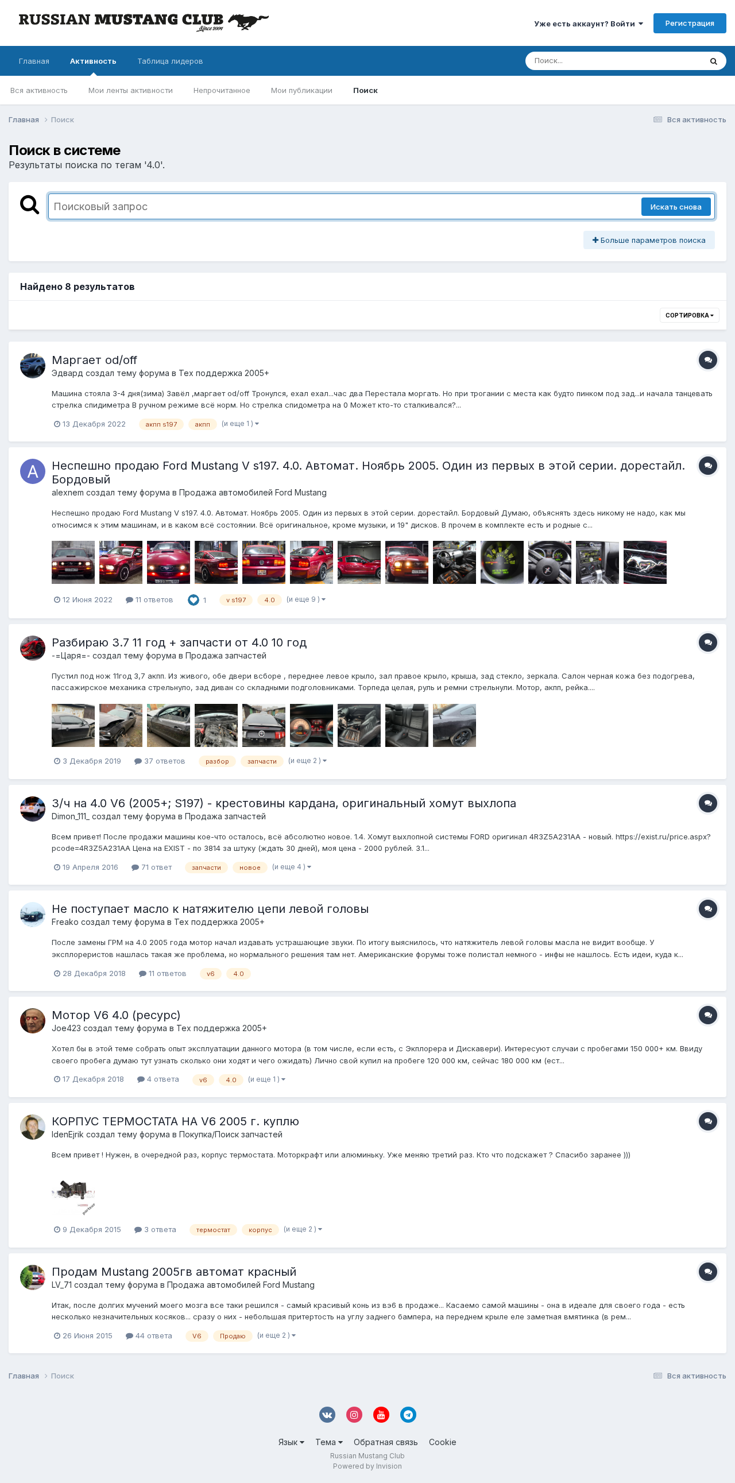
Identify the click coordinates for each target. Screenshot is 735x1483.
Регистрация (690, 23)
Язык (289, 1442)
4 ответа (162, 1078)
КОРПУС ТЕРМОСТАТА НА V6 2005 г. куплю (175, 1121)
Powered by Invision (367, 1466)
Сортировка (688, 315)
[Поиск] (713, 61)
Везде (675, 60)
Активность (93, 60)
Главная (34, 60)
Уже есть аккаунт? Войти (586, 23)
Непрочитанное (222, 90)
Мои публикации (301, 90)
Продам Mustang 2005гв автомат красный (174, 1272)
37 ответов (163, 760)
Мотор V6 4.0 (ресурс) (116, 1015)
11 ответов (153, 599)
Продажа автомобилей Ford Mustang (253, 492)
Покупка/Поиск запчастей (231, 1134)
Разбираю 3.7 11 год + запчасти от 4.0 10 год (179, 642)
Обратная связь (386, 1442)
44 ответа (152, 1335)
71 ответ (155, 867)
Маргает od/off (94, 360)
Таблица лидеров (170, 60)
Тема (326, 1442)
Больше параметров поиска (652, 240)
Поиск (365, 90)
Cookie (443, 1442)
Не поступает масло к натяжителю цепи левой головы (210, 909)
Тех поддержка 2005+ (224, 373)
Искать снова (676, 206)
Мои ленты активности (130, 90)
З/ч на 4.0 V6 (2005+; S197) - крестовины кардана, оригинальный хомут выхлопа (284, 803)
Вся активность (39, 90)
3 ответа (159, 1229)
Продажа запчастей (225, 655)
